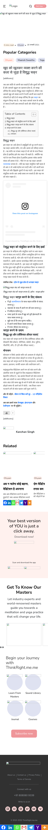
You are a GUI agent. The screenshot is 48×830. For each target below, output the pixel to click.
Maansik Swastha (26, 60)
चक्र (36, 97)
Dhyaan (21, 45)
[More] (29, 502)
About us (11, 775)
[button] (40, 6)
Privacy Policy (34, 775)
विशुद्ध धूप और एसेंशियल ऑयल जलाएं (23, 131)
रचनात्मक (7, 164)
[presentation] (1, 647)
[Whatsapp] (13, 502)
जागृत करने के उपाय (14, 128)
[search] (30, 6)
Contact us (21, 775)
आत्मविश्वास (16, 301)
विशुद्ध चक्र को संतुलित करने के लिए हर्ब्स (21, 121)
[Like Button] (6, 413)
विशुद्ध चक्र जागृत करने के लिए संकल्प (20, 124)
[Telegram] (21, 502)
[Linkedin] (9, 502)
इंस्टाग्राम (28, 402)
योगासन (13, 134)
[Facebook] (5, 502)
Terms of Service (24, 779)
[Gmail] (17, 502)
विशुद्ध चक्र (11, 118)
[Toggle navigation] (4, 6)
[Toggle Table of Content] (32, 114)
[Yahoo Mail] (25, 502)
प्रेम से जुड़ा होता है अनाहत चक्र (26, 282)
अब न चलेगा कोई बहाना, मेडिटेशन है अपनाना (15, 486)
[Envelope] (33, 808)
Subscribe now (24, 733)
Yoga (42, 60)
